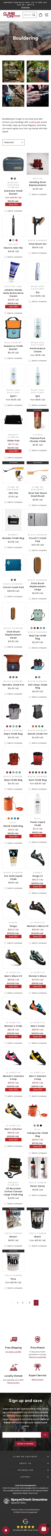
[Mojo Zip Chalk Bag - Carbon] (38, 628)
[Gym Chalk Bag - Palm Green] (33, 772)
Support (25, 1477)
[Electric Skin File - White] (13, 240)
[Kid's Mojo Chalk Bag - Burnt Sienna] (36, 677)
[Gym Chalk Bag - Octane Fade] (30, 772)
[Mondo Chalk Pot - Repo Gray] (36, 726)
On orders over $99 (13, 1352)
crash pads (34, 122)
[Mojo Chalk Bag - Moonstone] (13, 772)
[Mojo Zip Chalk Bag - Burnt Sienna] (35, 628)
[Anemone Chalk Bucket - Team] (15, 179)
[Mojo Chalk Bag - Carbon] (10, 772)
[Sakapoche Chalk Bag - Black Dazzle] (38, 1126)
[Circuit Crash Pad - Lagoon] (12, 580)
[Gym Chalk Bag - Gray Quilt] (42, 772)
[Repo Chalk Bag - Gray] (10, 726)
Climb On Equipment (25, 1457)
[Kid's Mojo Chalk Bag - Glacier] (39, 677)
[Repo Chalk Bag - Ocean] (13, 726)
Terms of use (24, 1510)
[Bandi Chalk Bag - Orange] (9, 818)
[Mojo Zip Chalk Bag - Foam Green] (31, 628)
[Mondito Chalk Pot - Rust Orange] (10, 677)
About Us (25, 1463)
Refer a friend (25, 1443)
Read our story (13, 1383)
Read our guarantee (37, 1357)
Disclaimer (35, 1510)
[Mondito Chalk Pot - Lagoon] (17, 677)
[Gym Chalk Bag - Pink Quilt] (39, 772)
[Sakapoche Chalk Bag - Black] (41, 1126)
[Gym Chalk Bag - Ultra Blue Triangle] (45, 772)
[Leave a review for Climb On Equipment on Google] (25, 1525)
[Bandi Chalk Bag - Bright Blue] (15, 818)
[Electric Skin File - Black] (10, 240)
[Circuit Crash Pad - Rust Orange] (15, 580)
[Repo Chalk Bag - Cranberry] (7, 726)
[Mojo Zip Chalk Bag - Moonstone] (41, 628)
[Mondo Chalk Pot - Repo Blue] (42, 726)
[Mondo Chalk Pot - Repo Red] (33, 726)
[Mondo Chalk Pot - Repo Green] (39, 726)
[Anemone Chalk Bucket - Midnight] (12, 179)
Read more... (33, 1493)
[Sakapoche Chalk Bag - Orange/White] (35, 1126)
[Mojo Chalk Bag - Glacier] (20, 772)
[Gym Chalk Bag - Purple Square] (36, 772)
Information (25, 1470)
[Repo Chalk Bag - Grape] (20, 726)
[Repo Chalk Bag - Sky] (17, 726)
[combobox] (30, 15)
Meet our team (38, 1379)
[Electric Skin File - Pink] (17, 240)
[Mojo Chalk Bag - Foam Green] (17, 772)
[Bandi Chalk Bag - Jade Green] (12, 818)
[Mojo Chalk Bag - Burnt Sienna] (7, 772)
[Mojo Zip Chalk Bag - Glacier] (44, 628)
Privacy (15, 1510)
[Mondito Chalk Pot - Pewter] (13, 677)
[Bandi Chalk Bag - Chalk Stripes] (18, 818)
